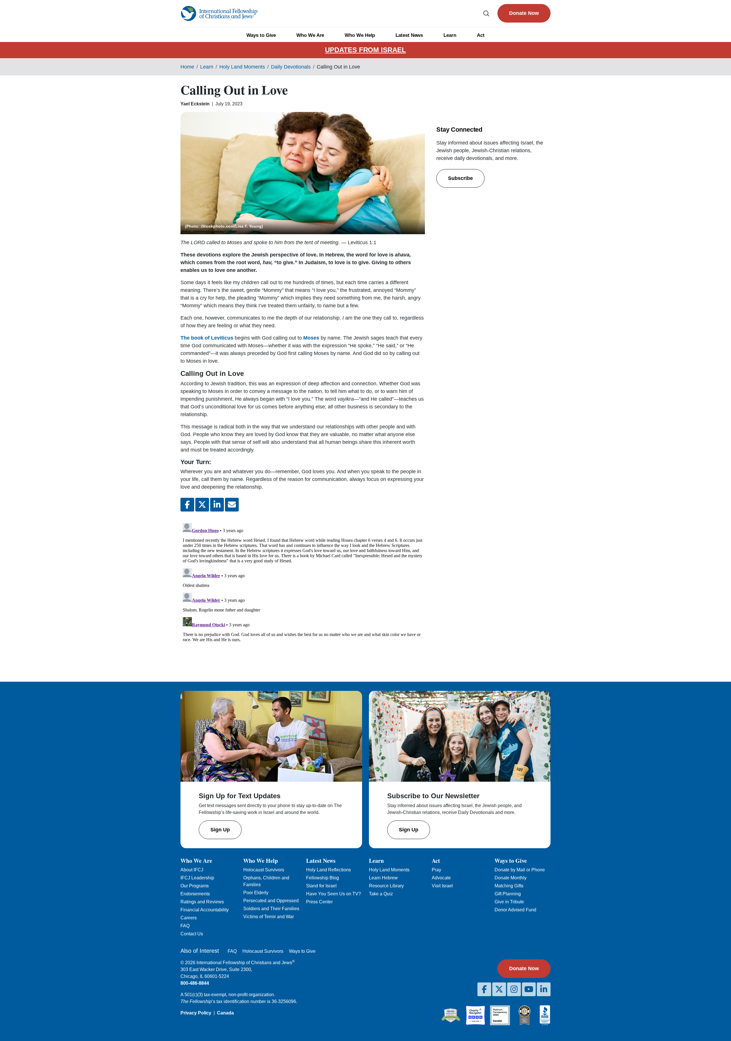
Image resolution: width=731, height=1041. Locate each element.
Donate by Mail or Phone (520, 869)
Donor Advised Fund (515, 909)
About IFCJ (191, 869)
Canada (225, 1012)
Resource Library (386, 885)
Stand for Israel (321, 885)
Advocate (441, 877)
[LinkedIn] (544, 989)
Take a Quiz (381, 893)
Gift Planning (508, 893)
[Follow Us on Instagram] (514, 989)
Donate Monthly (511, 877)
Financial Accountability (204, 909)
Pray (436, 869)
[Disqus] (302, 592)
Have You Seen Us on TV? (333, 893)
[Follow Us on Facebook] (484, 989)
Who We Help (360, 35)
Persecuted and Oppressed (271, 900)
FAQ (185, 925)
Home (187, 67)
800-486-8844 (194, 983)
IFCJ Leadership (197, 877)
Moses (311, 338)
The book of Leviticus (206, 338)
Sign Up (220, 830)
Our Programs (194, 885)
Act (481, 35)
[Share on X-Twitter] (202, 505)
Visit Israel (442, 885)
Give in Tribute (509, 901)
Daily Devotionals (291, 67)
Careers (188, 917)
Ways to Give (261, 35)
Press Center (319, 901)
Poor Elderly (255, 892)
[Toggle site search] (486, 13)
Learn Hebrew (383, 877)
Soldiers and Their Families (271, 908)
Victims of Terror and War (268, 916)
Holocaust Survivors (263, 869)
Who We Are (310, 35)
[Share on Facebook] (187, 505)
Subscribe (460, 178)
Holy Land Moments (242, 67)
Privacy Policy (195, 1012)
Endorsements (195, 893)
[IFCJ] (219, 13)
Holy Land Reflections (328, 869)
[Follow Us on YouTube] (529, 989)
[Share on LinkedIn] (217, 505)
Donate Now (524, 13)
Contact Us (191, 933)
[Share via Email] (232, 505)
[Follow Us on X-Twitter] (499, 989)
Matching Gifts (509, 885)
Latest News (409, 35)
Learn (449, 35)
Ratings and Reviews (202, 901)
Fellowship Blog (322, 877)
